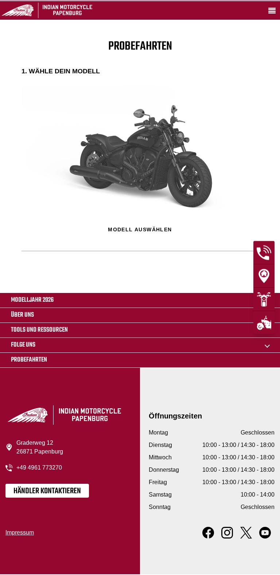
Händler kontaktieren (47, 491)
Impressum (19, 532)
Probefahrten (29, 360)
